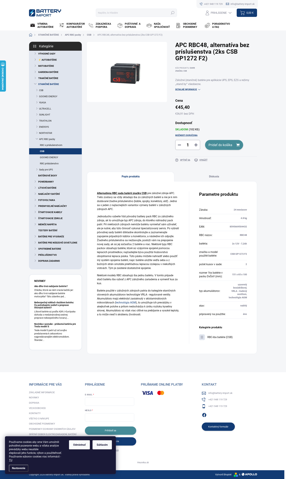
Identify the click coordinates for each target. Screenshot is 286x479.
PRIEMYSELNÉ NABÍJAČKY (52, 206)
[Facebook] (204, 414)
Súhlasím (102, 444)
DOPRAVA (34, 402)
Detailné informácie (186, 89)
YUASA (42, 102)
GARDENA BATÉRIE (48, 72)
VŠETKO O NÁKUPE (39, 418)
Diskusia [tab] (214, 176)
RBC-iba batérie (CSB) (220, 337)
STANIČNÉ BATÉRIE (48, 84)
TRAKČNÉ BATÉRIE (48, 78)
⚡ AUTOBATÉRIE (47, 59)
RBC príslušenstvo (49, 163)
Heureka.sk (143, 462)
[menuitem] (43, 25)
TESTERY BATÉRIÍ (47, 230)
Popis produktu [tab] (131, 176)
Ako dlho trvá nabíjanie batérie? (51, 286)
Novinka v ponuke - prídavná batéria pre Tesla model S (55, 325)
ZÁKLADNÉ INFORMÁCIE (42, 392)
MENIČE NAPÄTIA (47, 224)
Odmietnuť (79, 444)
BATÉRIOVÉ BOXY (47, 175)
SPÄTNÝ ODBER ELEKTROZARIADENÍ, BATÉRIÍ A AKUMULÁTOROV (52, 436)
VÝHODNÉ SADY (46, 53)
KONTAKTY (35, 413)
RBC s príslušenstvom (51, 145)
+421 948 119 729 (217, 399)
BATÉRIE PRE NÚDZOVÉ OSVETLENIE (57, 242)
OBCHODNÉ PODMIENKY (42, 423)
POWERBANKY (46, 181)
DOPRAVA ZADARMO (49, 261)
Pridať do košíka (220, 145)
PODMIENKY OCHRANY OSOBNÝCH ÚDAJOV (52, 429)
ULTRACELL (45, 108)
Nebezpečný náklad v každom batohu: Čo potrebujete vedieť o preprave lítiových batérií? (54, 305)
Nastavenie (18, 468)
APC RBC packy (47, 139)
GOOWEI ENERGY (48, 96)
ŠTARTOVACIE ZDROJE (50, 218)
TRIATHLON (45, 120)
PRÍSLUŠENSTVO (47, 255)
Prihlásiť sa (110, 430)
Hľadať (172, 12)
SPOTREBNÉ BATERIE (49, 248)
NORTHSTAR (45, 133)
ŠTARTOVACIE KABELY (50, 212)
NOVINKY (34, 397)
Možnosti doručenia (186, 135)
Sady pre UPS (46, 169)
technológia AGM (126, 302)
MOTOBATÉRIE (46, 66)
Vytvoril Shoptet (223, 474)
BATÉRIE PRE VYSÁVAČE (51, 236)
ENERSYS (44, 127)
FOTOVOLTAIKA (46, 200)
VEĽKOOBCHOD (37, 408)
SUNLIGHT (44, 114)
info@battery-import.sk (220, 393)
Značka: (181, 71)
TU (10, 460)
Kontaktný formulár (218, 426)
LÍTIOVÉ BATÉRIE (47, 187)
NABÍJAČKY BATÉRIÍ (49, 194)
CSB (41, 90)
